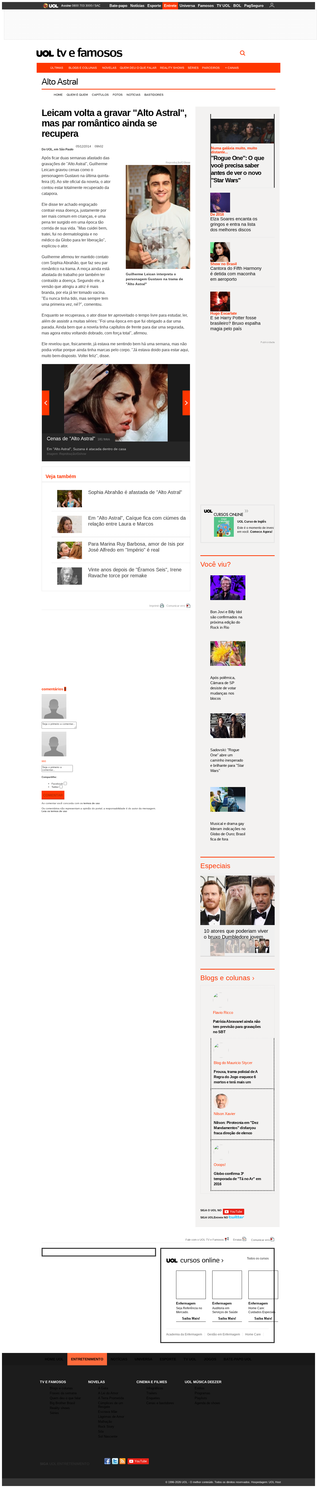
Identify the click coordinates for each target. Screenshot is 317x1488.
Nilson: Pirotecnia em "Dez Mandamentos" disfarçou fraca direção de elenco (236, 1127)
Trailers (151, 1393)
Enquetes (153, 1398)
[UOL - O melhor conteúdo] (49, 7)
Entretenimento (87, 1359)
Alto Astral (60, 81)
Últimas (56, 68)
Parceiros (211, 68)
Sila (101, 1431)
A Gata (103, 1388)
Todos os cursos (258, 1258)
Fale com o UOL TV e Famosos (204, 1239)
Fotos (118, 94)
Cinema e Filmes (151, 1382)
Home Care (253, 1334)
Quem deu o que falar (138, 68)
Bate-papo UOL (238, 1359)
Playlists (201, 1398)
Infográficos (154, 1388)
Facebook (57, 783)
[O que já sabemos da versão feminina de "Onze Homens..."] (232, 952)
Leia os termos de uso (54, 811)
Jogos (210, 1359)
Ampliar (174, 370)
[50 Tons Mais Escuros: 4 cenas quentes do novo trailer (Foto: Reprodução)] (247, 952)
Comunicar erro (175, 605)
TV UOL (223, 5)
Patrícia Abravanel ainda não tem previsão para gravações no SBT (237, 1026)
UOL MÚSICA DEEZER (203, 1382)
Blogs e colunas (83, 68)
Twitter (55, 787)
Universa (187, 5)
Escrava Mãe (107, 1412)
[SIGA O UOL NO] (233, 1213)
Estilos (200, 1388)
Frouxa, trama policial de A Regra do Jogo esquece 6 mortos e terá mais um (236, 1077)
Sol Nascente (107, 1436)
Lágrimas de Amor (111, 1416)
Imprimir (154, 605)
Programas (202, 1393)
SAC (97, 5)
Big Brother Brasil (62, 1403)
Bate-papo (118, 5)
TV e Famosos (89, 52)
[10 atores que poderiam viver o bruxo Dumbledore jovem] (262, 952)
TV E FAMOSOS (53, 1382)
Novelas (109, 68)
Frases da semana (63, 1393)
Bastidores (153, 94)
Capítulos (100, 94)
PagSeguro (254, 5)
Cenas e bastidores (160, 1403)
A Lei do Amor (108, 1393)
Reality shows (172, 68)
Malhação (105, 1421)
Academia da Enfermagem (184, 1334)
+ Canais (232, 68)
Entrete (170, 5)
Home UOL (54, 1359)
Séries (193, 68)
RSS (123, 1461)
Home (58, 94)
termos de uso (91, 803)
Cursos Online (226, 507)
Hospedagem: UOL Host (266, 1482)
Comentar (53, 795)
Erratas (237, 1239)
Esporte (154, 5)
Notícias (137, 5)
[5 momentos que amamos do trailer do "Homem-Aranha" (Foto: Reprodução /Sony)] (217, 952)
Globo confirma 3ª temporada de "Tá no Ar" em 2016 (237, 1178)
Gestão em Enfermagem (223, 1334)
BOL (237, 5)
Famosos (206, 5)
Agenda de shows (207, 1403)
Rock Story (106, 1426)
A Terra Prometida (111, 1398)
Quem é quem (77, 94)
